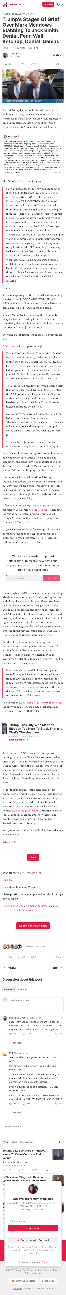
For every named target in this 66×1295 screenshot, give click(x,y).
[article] (33, 1160)
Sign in (59, 4)
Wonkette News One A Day (18, 13)
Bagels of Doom (17, 1017)
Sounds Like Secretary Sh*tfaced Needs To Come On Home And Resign (23, 1154)
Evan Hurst (15, 54)
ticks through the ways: (25, 811)
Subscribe (48, 4)
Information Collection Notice (38, 1250)
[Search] (60, 1142)
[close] (57, 1185)
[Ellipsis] (62, 1017)
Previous (12, 967)
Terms (56, 1270)
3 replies (17, 1042)
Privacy (47, 1270)
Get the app (48, 1280)
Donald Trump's (36, 353)
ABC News (8, 346)
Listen (59, 55)
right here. (35, 873)
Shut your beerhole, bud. (15, 1162)
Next (55, 967)
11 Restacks (40, 946)
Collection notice (33, 1273)
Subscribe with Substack (35, 1240)
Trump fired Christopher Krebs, (43, 703)
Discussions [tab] (26, 1142)
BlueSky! (7, 880)
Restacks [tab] (22, 989)
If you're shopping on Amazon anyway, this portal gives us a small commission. (30, 908)
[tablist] (15, 989)
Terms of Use (48, 1247)
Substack (17, 1288)
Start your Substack (24, 1280)
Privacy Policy (33, 1253)
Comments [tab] (9, 989)
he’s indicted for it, (39, 510)
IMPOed (13, 1053)
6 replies (17, 1112)
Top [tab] (6, 1142)
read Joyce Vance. (46, 470)
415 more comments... (13, 1126)
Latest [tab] (14, 1142)
